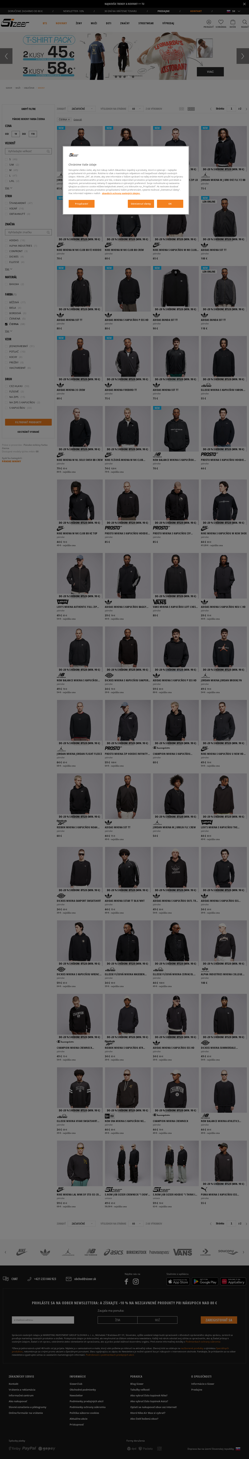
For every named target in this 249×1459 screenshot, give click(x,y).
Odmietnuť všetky (141, 203)
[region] (126, 180)
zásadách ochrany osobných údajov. (121, 193)
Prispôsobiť (81, 203)
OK (170, 203)
